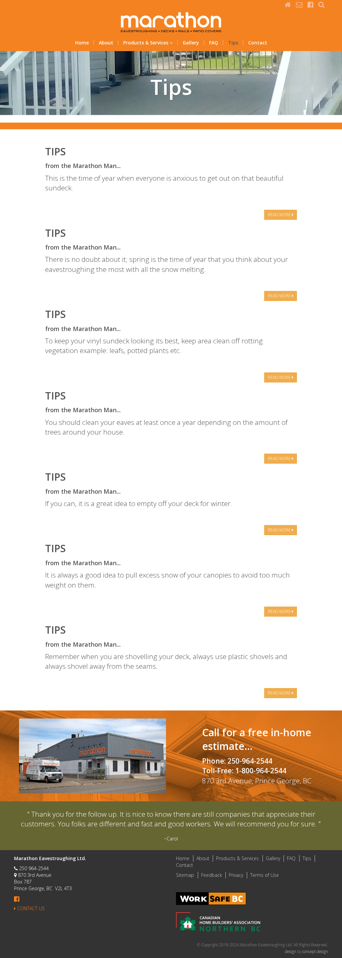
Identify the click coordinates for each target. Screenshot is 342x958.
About (106, 42)
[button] (321, 4)
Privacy (236, 875)
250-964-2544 (250, 761)
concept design (315, 951)
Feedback (211, 875)
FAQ (213, 42)
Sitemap (185, 875)
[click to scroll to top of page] (333, 949)
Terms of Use (264, 875)
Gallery (191, 42)
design (291, 951)
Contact (257, 42)
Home (82, 42)
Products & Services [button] (146, 42)
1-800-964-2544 (260, 770)
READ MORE (280, 214)
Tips (233, 42)
